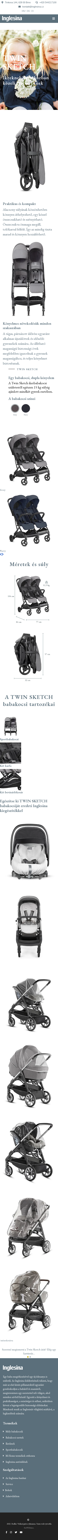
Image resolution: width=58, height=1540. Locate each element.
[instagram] (9, 1532)
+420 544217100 (47, 2)
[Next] (3, 554)
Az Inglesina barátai (15, 1478)
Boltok (8, 1490)
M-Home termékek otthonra (20, 1455)
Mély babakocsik (14, 1431)
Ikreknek (10, 1443)
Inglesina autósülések (16, 1461)
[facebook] (5, 1532)
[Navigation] (55, 18)
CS (32, 10)
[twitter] (14, 1532)
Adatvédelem (12, 1496)
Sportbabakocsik (14, 1449)
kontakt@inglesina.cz (33, 7)
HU (23, 10)
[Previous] (1, 554)
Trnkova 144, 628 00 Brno (18, 2)
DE (28, 10)
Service (9, 1484)
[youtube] (19, 1532)
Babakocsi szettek (14, 1437)
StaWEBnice (29, 1527)
